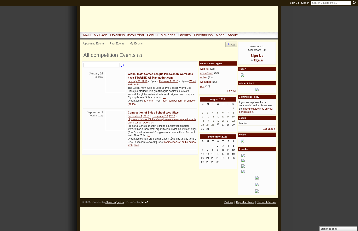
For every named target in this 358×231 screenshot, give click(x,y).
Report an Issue (245, 202)
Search (354, 3)
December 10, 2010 (164, 116)
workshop (206, 82)
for (184, 100)
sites (136, 145)
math (164, 100)
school (192, 142)
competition (175, 100)
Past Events (117, 43)
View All (231, 90)
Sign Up (294, 2)
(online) (132, 103)
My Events (136, 43)
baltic (185, 142)
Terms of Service (266, 202)
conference (206, 73)
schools (191, 100)
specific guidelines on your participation (256, 110)
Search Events (123, 65)
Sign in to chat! (329, 228)
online (203, 77)
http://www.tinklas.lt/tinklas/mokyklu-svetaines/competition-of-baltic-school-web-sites (162, 120)
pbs (202, 86)
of (179, 142)
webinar (204, 69)
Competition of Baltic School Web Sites (153, 112)
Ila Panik (148, 100)
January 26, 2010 (138, 81)
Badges (228, 202)
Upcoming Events (94, 43)
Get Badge (269, 128)
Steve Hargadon (114, 202)
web (130, 145)
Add (233, 44)
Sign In (305, 2)
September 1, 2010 (138, 116)
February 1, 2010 (168, 81)
